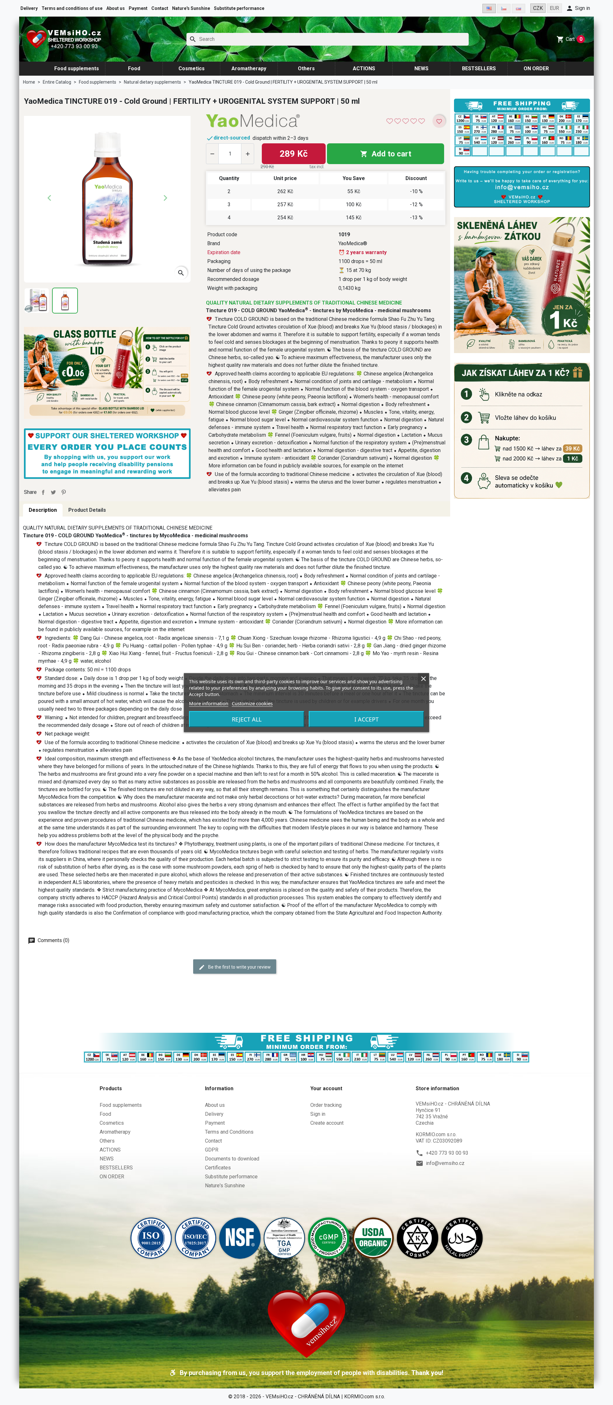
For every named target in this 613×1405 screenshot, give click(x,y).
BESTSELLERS (479, 68)
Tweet (53, 492)
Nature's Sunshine (191, 8)
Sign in (317, 1114)
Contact (159, 8)
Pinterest (63, 492)
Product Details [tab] (87, 510)
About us (115, 8)
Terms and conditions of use (72, 8)
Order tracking (326, 1105)
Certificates (218, 1168)
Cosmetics (191, 68)
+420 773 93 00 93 (447, 1153)
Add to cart (385, 153)
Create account (327, 1123)
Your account (326, 1088)
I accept (366, 719)
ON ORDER (536, 68)
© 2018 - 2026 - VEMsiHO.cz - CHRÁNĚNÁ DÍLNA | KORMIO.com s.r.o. (306, 1397)
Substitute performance (239, 8)
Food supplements (76, 68)
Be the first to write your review (239, 967)
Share (43, 492)
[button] (578, 8)
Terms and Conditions (229, 1132)
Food (134, 68)
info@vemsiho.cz (445, 1163)
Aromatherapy (248, 68)
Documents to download (232, 1159)
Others (306, 68)
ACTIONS (364, 68)
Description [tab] (43, 510)
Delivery (29, 8)
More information (208, 703)
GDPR (211, 1150)
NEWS (421, 68)
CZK (538, 8)
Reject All (246, 719)
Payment (138, 8)
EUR (554, 8)
